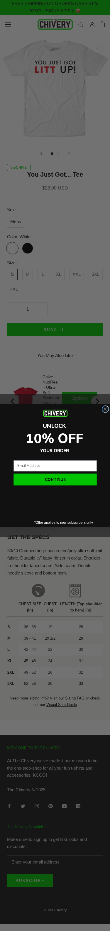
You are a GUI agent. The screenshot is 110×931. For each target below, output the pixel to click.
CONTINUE (55, 479)
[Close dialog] (105, 409)
